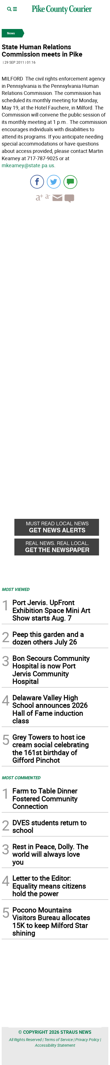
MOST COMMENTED (21, 777)
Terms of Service (58, 1039)
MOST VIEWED (15, 589)
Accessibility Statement (55, 1045)
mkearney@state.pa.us (28, 165)
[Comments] (70, 182)
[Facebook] (37, 182)
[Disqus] (55, 284)
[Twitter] (54, 182)
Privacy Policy (87, 1039)
